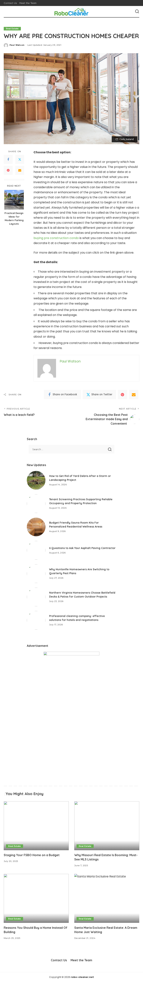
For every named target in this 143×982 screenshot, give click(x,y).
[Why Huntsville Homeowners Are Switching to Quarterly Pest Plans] (36, 573)
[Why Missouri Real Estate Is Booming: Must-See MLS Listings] (106, 825)
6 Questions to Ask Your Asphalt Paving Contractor (82, 548)
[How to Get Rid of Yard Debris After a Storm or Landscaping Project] (36, 480)
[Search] (137, 11)
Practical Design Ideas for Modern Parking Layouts (13, 218)
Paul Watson (17, 45)
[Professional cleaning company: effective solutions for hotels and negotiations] (36, 620)
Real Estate (12, 28)
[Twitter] (19, 159)
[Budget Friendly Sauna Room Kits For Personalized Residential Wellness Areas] (36, 527)
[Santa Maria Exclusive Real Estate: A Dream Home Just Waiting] (106, 898)
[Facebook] (8, 159)
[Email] (19, 170)
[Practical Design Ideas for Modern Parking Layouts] (14, 200)
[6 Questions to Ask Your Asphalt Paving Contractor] (36, 550)
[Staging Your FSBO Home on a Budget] (36, 825)
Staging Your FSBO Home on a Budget (32, 855)
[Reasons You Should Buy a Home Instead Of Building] (36, 898)
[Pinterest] (8, 170)
